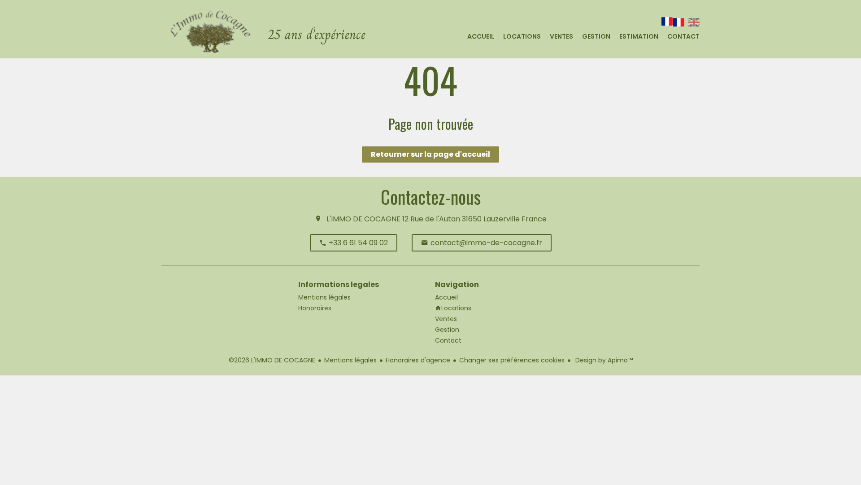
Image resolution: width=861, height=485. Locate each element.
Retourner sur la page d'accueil (430, 154)
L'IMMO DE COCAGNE (363, 219)
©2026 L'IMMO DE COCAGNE (272, 360)
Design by (603, 360)
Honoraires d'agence (418, 360)
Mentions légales (350, 360)
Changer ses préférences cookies (512, 360)
